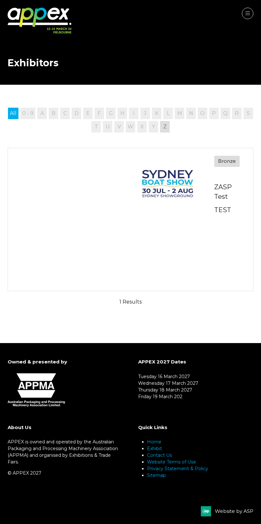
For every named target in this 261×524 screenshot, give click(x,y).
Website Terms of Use (171, 462)
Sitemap (156, 475)
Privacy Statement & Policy (177, 468)
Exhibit (154, 448)
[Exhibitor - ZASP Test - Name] (130, 219)
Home (154, 442)
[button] (247, 13)
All (13, 113)
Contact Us (159, 455)
